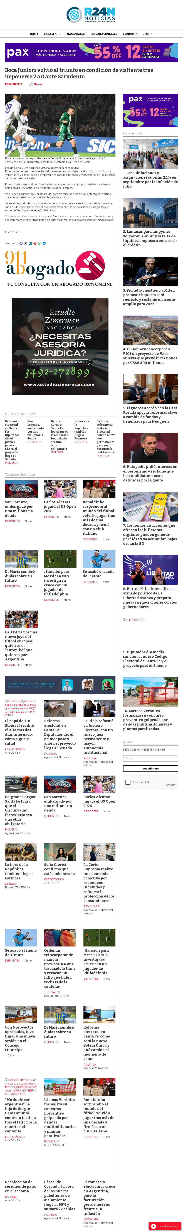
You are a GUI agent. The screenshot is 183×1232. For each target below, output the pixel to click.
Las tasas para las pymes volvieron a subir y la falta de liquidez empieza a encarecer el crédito (150, 238)
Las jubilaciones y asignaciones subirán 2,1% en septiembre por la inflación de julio (150, 180)
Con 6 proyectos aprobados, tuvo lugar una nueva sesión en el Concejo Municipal (20, 1038)
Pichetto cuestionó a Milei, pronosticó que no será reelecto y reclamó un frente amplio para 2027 (149, 297)
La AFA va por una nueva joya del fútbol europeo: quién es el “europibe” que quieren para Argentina (21, 645)
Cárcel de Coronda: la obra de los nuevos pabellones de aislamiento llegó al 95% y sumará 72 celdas (59, 1195)
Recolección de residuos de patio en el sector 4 (20, 1186)
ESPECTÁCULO (15, 749)
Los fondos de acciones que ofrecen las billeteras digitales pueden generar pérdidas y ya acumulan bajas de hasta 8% (150, 534)
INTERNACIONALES (104, 33)
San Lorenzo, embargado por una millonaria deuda (35, 430)
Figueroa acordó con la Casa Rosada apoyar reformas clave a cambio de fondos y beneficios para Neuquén (150, 415)
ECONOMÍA (130, 33)
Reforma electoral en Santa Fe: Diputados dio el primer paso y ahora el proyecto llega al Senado (12, 440)
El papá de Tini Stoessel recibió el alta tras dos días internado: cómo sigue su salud (19, 732)
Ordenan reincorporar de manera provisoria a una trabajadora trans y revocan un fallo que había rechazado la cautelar (59, 968)
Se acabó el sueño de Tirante (99, 573)
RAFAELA (50, 33)
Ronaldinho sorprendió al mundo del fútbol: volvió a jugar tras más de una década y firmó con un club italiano (99, 518)
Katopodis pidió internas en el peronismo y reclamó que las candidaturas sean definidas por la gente (150, 473)
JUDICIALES (91, 906)
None (38, 84)
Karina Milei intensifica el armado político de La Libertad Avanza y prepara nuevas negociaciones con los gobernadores (150, 598)
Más (146, 33)
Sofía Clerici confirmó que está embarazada (59, 869)
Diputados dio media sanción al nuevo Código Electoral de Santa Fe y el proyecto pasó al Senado (145, 659)
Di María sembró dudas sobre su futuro (20, 576)
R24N (127, 742)
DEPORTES (13, 84)
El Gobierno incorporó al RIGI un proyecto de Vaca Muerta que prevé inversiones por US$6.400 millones (150, 356)
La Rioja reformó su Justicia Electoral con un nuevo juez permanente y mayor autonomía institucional (98, 736)
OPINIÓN (80, 442)
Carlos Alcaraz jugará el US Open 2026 (60, 506)
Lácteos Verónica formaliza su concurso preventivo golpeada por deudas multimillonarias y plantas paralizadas (60, 1118)
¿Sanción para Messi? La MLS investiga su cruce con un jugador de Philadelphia (56, 582)
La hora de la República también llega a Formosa (81, 430)
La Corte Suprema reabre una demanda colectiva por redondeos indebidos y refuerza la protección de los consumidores (99, 882)
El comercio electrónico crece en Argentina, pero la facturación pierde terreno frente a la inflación (99, 1198)
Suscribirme (150, 768)
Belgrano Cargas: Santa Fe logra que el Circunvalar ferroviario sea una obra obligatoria (59, 435)
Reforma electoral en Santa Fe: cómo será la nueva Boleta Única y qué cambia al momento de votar (96, 1043)
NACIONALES (76, 33)
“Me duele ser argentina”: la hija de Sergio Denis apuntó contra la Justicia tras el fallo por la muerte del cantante (21, 1115)
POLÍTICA (11, 462)
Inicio (34, 33)
